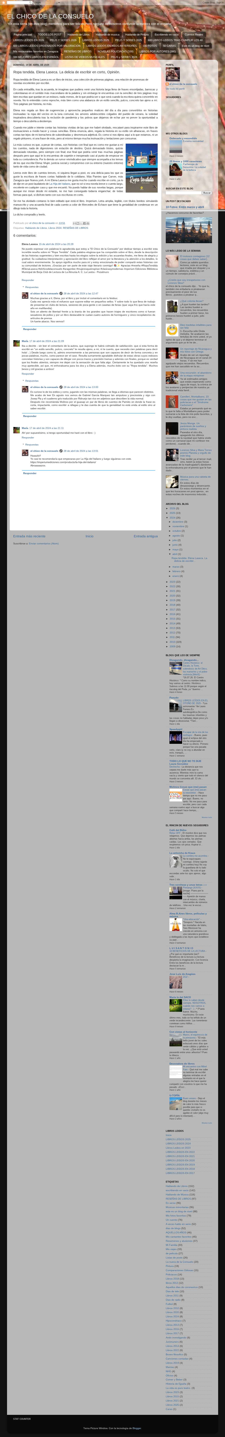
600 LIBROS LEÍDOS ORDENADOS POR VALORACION (47, 45)
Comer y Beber (174, 1379)
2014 (173, 623)
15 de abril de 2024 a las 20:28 (56, 244)
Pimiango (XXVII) (192, 887)
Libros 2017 (172, 1333)
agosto (176, 535)
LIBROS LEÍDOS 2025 (96, 40)
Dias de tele (172, 1291)
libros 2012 (172, 1283)
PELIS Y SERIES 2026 (63, 40)
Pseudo (174, 697)
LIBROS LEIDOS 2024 (178, 1143)
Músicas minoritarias (177, 1207)
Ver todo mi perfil (175, 89)
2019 (173, 600)
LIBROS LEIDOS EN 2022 (180, 1152)
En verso (171, 1203)
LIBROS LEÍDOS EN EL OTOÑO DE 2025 (195, 702)
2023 (173, 582)
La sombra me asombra (195, 856)
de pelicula (172, 1253)
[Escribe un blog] (78, 223)
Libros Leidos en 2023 (178, 1148)
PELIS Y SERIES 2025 (128, 40)
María (25, 341)
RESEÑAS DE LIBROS (78, 51)
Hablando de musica (107, 34)
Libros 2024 (55, 228)
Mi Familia (171, 1245)
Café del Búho (178, 830)
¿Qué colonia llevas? (192, 301)
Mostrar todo (207, 817)
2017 (173, 609)
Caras (169, 1409)
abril (175, 554)
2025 (173, 513)
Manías (170, 1367)
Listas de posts (174, 1257)
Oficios (169, 1375)
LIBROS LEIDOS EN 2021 (180, 1156)
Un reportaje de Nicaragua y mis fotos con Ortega (196, 350)
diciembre (178, 521)
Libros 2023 (172, 1392)
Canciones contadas (177, 1358)
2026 (173, 508)
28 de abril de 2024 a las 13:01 (81, 451)
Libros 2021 (172, 1400)
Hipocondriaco (174, 1320)
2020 (173, 595)
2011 (173, 637)
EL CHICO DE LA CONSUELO (50, 16)
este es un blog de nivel (179, 1211)
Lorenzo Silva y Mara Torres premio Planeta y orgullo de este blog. (196, 453)
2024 (173, 517)
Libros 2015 (172, 1396)
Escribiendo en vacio (167, 34)
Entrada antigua (146, 536)
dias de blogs (173, 1228)
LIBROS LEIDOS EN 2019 (180, 1164)
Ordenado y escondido (183, 138)
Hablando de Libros (79, 34)
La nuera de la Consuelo (179, 1262)
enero (176, 576)
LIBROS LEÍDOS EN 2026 (28, 40)
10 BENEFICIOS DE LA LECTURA (187, 951)
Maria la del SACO (180, 997)
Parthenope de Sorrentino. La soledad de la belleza (194, 167)
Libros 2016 (172, 1329)
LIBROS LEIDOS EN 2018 (180, 1169)
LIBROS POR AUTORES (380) (158, 51)
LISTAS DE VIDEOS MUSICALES (85, 57)
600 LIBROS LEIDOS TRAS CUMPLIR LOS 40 (175, 40)
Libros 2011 (172, 1295)
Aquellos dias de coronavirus (182, 1287)
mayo (175, 549)
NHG (168, 1371)
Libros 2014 (172, 1346)
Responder (28, 280)
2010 (173, 642)
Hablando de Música (177, 1194)
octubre (177, 531)
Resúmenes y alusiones (179, 1241)
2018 (173, 605)
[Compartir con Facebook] (84, 223)
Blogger (137, 1428)
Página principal (23, 34)
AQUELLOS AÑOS (176, 1232)
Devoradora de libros (182, 1063)
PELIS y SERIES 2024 (124, 57)
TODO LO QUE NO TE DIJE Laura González (185, 762)
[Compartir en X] (81, 223)
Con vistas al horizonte (183, 1032)
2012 (173, 632)
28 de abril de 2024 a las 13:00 (81, 387)
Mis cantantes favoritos (178, 1236)
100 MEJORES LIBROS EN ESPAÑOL (36, 57)
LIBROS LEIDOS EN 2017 (180, 1173)
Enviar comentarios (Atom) (44, 543)
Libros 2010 (172, 1308)
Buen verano (190, 1098)
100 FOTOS (150, 45)
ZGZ (185, 977)
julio (175, 540)
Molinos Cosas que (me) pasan (188, 787)
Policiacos (171, 1274)
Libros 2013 (172, 1325)
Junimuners (172, 1342)
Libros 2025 (172, 1405)
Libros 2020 (172, 1312)
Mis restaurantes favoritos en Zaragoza (35, 51)
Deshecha (174, 766)
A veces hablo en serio (178, 1224)
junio (175, 544)
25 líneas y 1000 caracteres (185, 161)
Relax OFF (175, 833)
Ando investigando (176, 1337)
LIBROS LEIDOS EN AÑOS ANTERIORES (111, 45)
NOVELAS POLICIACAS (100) (115, 51)
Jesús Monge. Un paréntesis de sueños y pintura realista (193, 426)
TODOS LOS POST (49, 34)
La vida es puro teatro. (178, 1388)
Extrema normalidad (193, 141)
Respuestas (31, 287)
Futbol (169, 1304)
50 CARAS (169, 45)
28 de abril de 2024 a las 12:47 (81, 293)
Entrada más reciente (29, 536)
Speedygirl (175, 729)
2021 (173, 591)
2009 (173, 646)
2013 (173, 628)
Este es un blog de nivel (195, 45)
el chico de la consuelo (44, 293)
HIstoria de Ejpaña (176, 1384)
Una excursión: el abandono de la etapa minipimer (195, 374)
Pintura (170, 1266)
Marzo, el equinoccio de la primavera (195, 1036)
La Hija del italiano (59, 183)
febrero (176, 571)
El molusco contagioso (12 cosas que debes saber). (195, 257)
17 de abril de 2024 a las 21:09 (46, 341)
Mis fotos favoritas (176, 1215)
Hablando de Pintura (137, 34)
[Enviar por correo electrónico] (74, 223)
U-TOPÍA (174, 1095)
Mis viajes (171, 1249)
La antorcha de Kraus (182, 853)
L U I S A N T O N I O (181, 948)
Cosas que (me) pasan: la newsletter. (195, 791)
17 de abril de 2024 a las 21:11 (46, 428)
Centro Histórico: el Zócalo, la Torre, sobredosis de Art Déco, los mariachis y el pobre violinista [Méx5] (195, 669)
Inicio (90, 536)
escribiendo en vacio (177, 1190)
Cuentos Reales (194, 34)
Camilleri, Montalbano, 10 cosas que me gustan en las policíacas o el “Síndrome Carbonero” (195, 401)
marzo (176, 566)
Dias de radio (173, 1300)
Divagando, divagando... (184, 660)
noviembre (178, 526)
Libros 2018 (172, 1278)
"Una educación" (192, 919)
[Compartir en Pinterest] (88, 223)
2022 (173, 586)
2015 (173, 618)
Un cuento (171, 1220)
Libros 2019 (172, 1363)
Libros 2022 (172, 1350)
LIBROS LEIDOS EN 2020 (180, 1160)
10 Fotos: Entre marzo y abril (185, 207)
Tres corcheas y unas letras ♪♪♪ (188, 884)
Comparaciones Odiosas (179, 1270)
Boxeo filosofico (174, 1354)
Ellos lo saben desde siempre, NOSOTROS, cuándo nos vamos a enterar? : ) (194, 1004)
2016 (173, 614)
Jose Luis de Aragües (182, 974)
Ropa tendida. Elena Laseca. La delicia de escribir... (189, 559)
